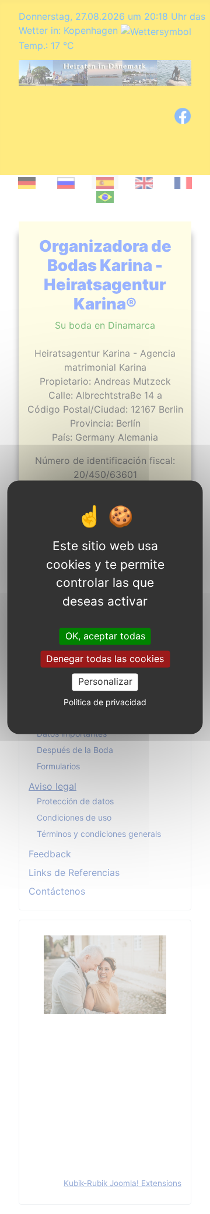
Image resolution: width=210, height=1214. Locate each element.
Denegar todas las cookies (105, 659)
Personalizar (105, 682)
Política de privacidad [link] (105, 702)
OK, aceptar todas (105, 636)
